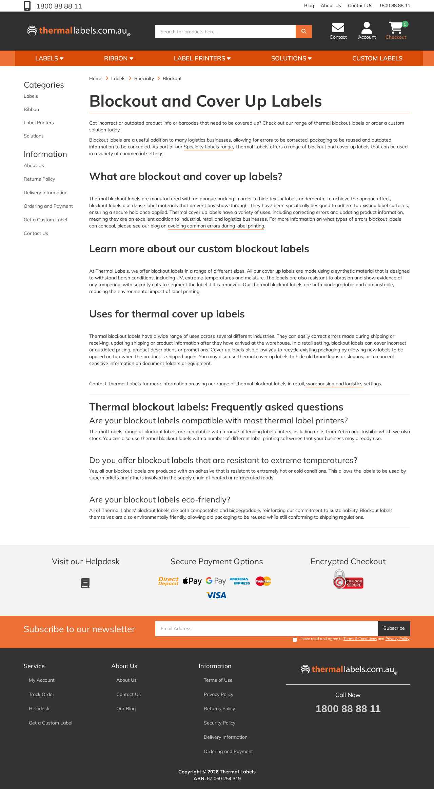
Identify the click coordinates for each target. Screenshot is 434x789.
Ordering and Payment (48, 206)
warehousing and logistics (334, 384)
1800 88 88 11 (58, 6)
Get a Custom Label (45, 220)
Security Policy (219, 723)
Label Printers (200, 58)
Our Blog (126, 708)
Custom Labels (377, 58)
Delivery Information (45, 192)
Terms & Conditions (360, 638)
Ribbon (117, 58)
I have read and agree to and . (354, 638)
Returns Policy (39, 179)
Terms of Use (218, 680)
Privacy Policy (397, 638)
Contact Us (360, 5)
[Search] (304, 31)
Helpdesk (39, 708)
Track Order (41, 694)
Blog (309, 5)
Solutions (289, 58)
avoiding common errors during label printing (216, 226)
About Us (331, 5)
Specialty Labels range (208, 147)
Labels (47, 58)
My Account (42, 680)
